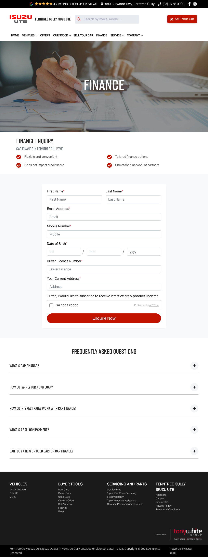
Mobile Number (59, 226)
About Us (161, 494)
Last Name (114, 191)
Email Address (58, 209)
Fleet (61, 511)
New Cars (63, 489)
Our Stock (60, 35)
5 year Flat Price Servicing (121, 493)
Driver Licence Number (64, 261)
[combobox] (107, 19)
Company (133, 35)
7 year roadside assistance (121, 500)
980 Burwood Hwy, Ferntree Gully (130, 4)
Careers (160, 498)
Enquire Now (104, 318)
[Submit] (79, 19)
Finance (101, 35)
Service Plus (114, 489)
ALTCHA (154, 305)
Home (15, 35)
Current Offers (66, 500)
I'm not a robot (67, 305)
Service (115, 35)
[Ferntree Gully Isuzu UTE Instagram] (195, 4)
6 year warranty (115, 496)
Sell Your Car (184, 19)
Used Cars (64, 496)
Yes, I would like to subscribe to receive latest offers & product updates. (105, 296)
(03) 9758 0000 (173, 4)
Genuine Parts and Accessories (124, 504)
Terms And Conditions (168, 509)
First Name (55, 191)
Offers (45, 35)
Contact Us (162, 502)
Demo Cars (64, 493)
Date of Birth (57, 244)
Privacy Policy (163, 505)
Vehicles (28, 35)
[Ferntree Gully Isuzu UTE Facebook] (190, 4)
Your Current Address (64, 278)
